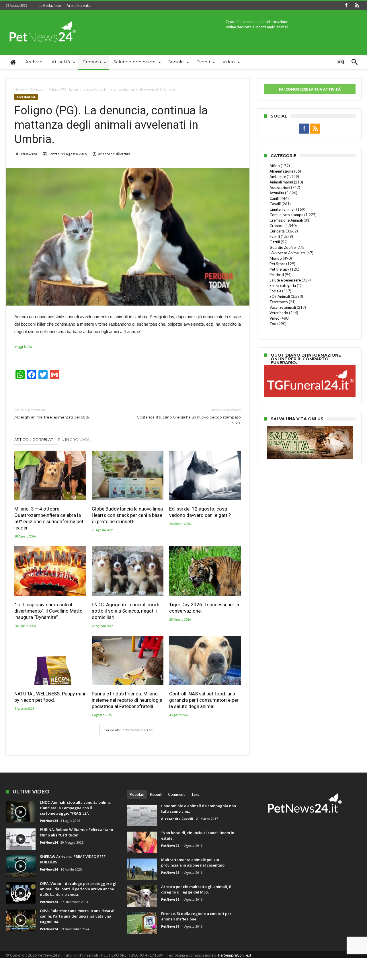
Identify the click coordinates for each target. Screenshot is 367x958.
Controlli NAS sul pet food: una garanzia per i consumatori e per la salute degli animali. (204, 700)
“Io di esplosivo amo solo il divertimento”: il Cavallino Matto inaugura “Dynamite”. (48, 611)
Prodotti (277, 274)
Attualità (277, 193)
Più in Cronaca (73, 439)
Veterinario (279, 312)
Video (275, 318)
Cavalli (275, 204)
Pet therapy (279, 269)
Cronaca (36, 89)
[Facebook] (346, 5)
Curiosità (277, 231)
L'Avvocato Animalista (288, 253)
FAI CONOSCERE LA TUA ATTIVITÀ (310, 89)
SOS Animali (280, 296)
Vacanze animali (283, 307)
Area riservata (78, 5)
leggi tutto (23, 346)
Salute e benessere (285, 280)
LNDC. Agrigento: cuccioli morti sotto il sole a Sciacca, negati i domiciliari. (125, 611)
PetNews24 (27, 154)
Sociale (275, 291)
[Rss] (356, 5)
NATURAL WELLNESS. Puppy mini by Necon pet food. (49, 697)
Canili (274, 198)
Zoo (273, 323)
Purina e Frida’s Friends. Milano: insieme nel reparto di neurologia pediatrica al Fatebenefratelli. (127, 700)
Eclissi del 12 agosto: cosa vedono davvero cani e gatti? (200, 512)
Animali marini (281, 182)
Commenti (177, 794)
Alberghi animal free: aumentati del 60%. (52, 413)
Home (19, 89)
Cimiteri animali (282, 209)
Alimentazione (281, 171)
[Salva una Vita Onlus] (310, 429)
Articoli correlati (34, 439)
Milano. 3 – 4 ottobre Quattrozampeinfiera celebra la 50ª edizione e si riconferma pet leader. (48, 518)
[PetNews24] (41, 19)
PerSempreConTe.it (234, 955)
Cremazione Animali (286, 220)
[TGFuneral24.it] (310, 365)
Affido (275, 165)
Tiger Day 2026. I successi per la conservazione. (204, 608)
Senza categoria (283, 285)
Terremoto (279, 302)
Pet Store (277, 263)
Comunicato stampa (286, 214)
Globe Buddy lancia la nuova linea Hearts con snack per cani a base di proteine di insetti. (127, 515)
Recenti (156, 794)
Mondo (276, 258)
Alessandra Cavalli (177, 818)
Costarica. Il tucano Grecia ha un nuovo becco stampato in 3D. (189, 416)
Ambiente (278, 176)
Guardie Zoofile (283, 247)
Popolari (137, 794)
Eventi (275, 236)
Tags (195, 794)
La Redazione (50, 5)
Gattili (275, 242)
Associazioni (280, 187)
